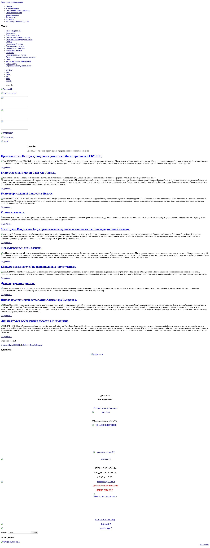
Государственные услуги (16, 55)
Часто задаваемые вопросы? (17, 21)
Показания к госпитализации (18, 10)
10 (17, 345)
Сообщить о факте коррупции (105, 408)
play (7, 72)
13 (23, 345)
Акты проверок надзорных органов (20, 57)
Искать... (4, 532)
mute (8, 79)
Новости (9, 6)
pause (8, 74)
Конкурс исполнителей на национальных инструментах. (38, 266)
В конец (39, 345)
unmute (9, 81)
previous (9, 70)
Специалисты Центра (15, 46)
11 (19, 345)
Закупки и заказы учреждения (18, 61)
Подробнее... (6, 167)
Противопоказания (14, 13)
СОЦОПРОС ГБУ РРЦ (105, 519)
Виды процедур (12, 15)
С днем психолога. (13, 212)
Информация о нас (13, 31)
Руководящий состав (14, 44)
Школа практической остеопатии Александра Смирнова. (39, 299)
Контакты (10, 19)
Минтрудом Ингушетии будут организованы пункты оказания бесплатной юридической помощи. (65, 229)
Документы (10, 33)
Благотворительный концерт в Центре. (27, 193)
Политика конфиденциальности (19, 40)
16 (29, 345)
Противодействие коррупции (18, 37)
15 (27, 345)
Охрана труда (11, 64)
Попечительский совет (15, 48)
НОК (8, 59)
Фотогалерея (11, 17)
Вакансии (10, 53)
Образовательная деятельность (18, 66)
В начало (4, 345)
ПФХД (9, 42)
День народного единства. (18, 283)
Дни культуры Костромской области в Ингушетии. (34, 320)
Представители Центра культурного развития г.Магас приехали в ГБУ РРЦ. (51, 156)
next (7, 76)
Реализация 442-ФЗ (14, 50)
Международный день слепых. (21, 247)
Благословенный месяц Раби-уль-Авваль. (28, 172)
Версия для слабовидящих (12, 2)
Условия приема (12, 8)
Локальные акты (13, 35)
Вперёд (33, 345)
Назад (10, 345)
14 (25, 345)
